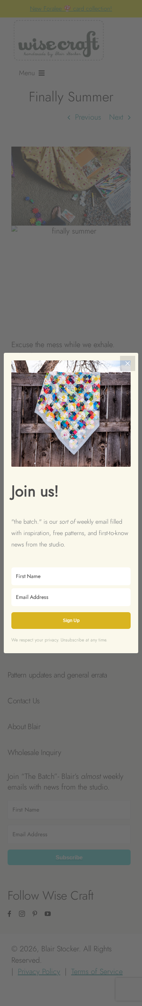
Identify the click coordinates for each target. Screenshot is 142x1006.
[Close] (127, 363)
